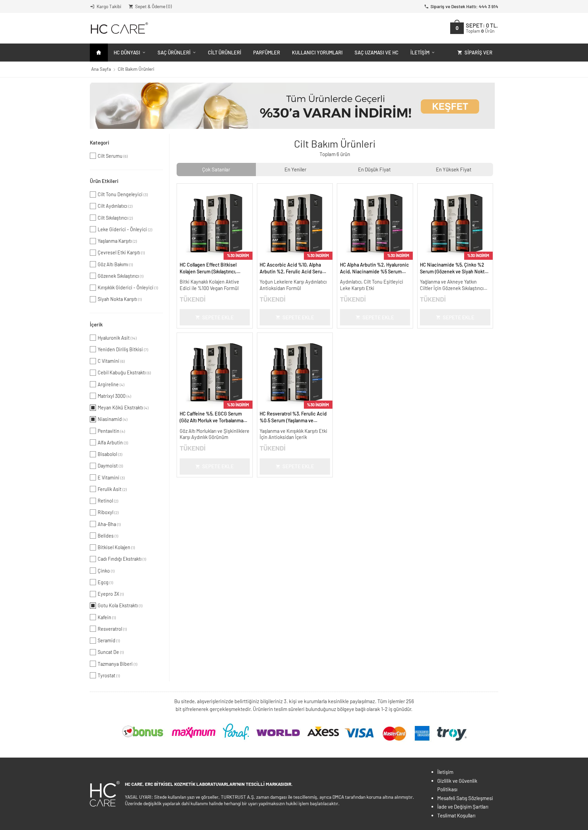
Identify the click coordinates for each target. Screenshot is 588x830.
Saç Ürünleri (174, 52)
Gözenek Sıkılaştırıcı (120, 276)
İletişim (419, 52)
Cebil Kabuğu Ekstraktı (124, 372)
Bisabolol (110, 454)
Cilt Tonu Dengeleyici (123, 194)
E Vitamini (111, 477)
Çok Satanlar (216, 169)
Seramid (109, 640)
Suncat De (111, 652)
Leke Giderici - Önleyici (125, 229)
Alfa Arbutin (113, 442)
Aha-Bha (109, 524)
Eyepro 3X (111, 594)
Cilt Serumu (113, 156)
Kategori (99, 142)
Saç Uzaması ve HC (376, 52)
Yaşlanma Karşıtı (117, 241)
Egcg (105, 582)
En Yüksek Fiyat (453, 169)
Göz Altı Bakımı (115, 264)
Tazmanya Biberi (117, 664)
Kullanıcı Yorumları (317, 52)
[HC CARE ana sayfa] (119, 28)
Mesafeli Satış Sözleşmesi (465, 798)
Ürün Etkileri (104, 181)
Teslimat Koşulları (456, 815)
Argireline (111, 384)
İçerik (96, 324)
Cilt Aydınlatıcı (115, 206)
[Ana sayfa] (99, 53)
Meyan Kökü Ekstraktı (123, 407)
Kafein (107, 617)
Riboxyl (108, 512)
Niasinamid (112, 419)
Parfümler (266, 52)
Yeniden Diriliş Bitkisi (123, 349)
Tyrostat (109, 675)
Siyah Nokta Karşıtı (120, 299)
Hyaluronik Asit (117, 338)
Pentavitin (111, 431)
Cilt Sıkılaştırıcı (115, 218)
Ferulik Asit (112, 489)
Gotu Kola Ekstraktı (120, 605)
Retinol (108, 501)
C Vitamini (111, 361)
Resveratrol (112, 629)
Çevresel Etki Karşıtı (121, 252)
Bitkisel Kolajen (116, 547)
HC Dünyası (127, 52)
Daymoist (110, 466)
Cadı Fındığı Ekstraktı (122, 559)
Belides (108, 536)
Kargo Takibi (109, 6)
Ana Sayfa (101, 69)
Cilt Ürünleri (224, 52)
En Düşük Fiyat (374, 169)
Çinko (106, 571)
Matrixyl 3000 (114, 396)
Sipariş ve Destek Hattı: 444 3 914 (464, 6)
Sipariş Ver (478, 52)
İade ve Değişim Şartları (462, 806)
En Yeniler (295, 169)
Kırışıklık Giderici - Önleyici (128, 287)
